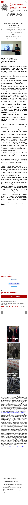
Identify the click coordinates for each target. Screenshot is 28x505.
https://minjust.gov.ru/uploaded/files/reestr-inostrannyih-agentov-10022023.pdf (13, 446)
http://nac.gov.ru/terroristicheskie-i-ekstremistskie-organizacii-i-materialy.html (13, 412)
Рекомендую (14, 279)
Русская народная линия (9, 293)
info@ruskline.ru (15, 481)
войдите (3, 306)
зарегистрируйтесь (14, 306)
